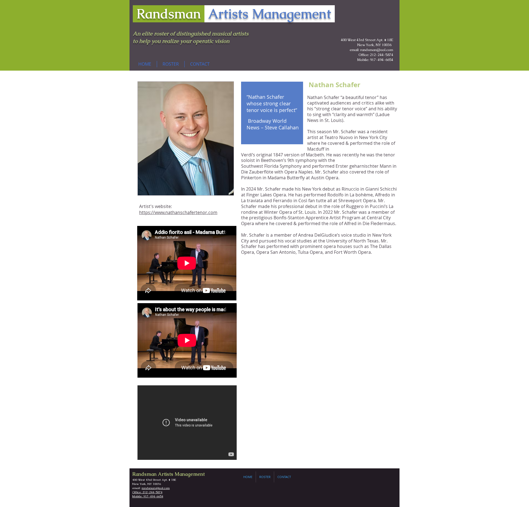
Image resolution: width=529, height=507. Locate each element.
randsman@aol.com (156, 488)
